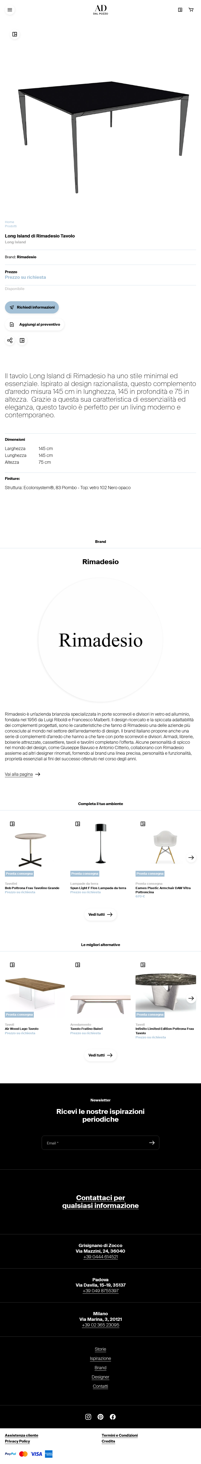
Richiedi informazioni (36, 307)
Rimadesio (26, 257)
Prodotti (11, 226)
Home (9, 222)
